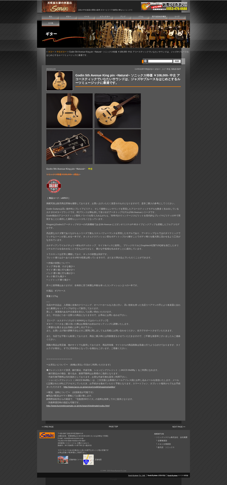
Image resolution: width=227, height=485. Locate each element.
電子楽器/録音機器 (159, 16)
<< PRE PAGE (48, 427)
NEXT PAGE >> (178, 427)
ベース (86, 16)
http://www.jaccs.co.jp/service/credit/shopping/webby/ (89, 387)
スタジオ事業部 (164, 444)
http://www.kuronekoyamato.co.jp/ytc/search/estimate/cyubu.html (77, 406)
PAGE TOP (113, 427)
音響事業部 (162, 441)
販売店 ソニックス (166, 447)
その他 (50, 23)
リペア (177, 16)
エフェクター (105, 16)
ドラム (140, 16)
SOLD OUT (176, 69)
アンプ (122, 16)
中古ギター (62, 52)
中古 (168, 69)
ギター (68, 16)
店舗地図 (98, 459)
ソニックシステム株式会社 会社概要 (171, 437)
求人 (50, 16)
